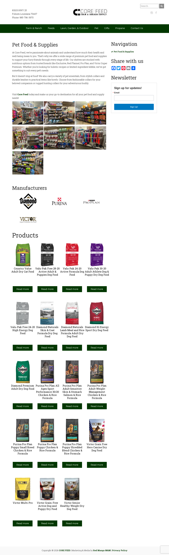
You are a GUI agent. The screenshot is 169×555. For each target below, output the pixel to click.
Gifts (106, 28)
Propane (120, 28)
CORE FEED (64, 550)
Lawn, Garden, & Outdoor (74, 28)
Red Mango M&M (102, 550)
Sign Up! (134, 106)
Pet (96, 28)
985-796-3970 (27, 17)
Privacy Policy (119, 550)
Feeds (51, 28)
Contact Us (137, 28)
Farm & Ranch (34, 28)
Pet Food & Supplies (124, 51)
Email (116, 93)
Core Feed (22, 94)
